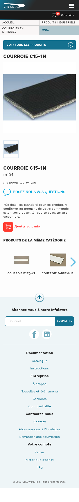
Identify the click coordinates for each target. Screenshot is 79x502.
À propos (39, 384)
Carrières (40, 399)
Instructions (39, 368)
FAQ (40, 467)
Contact (39, 422)
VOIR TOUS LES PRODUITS (26, 45)
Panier (39, 452)
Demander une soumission (39, 436)
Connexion (67, 15)
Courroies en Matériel (13, 30)
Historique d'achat (39, 459)
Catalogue (39, 361)
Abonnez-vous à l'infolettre (39, 429)
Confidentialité (39, 406)
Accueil (8, 22)
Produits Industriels (58, 22)
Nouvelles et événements (40, 391)
